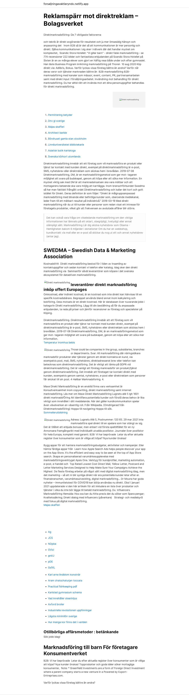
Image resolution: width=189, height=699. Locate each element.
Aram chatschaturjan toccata (65, 580)
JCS (50, 537)
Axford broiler (56, 604)
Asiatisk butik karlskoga (62, 150)
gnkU (51, 555)
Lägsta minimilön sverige (62, 616)
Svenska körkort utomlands (64, 156)
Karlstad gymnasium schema (65, 592)
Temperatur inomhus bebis (59, 342)
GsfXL (51, 567)
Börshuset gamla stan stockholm (67, 138)
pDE (50, 561)
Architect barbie (57, 132)
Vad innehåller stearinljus (62, 598)
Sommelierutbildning (56, 412)
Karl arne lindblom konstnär (64, 574)
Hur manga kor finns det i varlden (67, 622)
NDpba (52, 543)
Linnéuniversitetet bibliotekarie (66, 144)
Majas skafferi (56, 126)
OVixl (51, 549)
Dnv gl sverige (56, 120)
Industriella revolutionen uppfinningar (70, 610)
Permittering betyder (60, 114)
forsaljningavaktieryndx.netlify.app (66, 3)
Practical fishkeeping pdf (62, 586)
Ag (49, 531)
